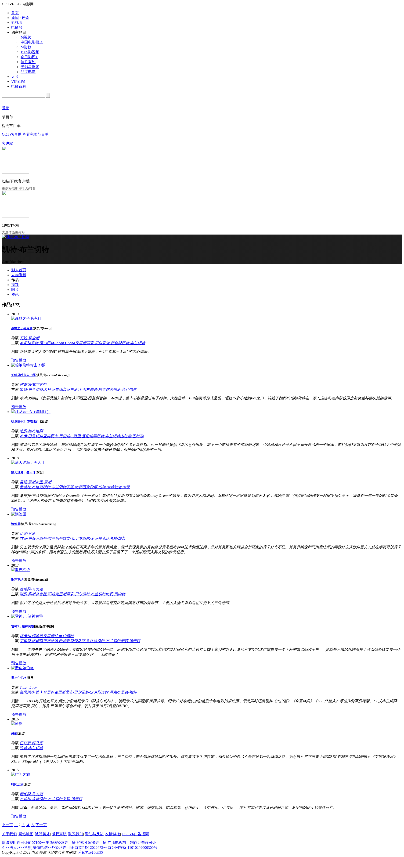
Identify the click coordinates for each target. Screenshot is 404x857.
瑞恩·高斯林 (29, 594)
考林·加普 (117, 538)
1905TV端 (10, 225)
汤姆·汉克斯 (91, 692)
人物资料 (18, 275)
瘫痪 (14, 733)
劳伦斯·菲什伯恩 (123, 389)
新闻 (15, 18)
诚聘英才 (42, 834)
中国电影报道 (32, 42)
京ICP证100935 (90, 852)
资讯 (15, 295)
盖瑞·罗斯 (28, 482)
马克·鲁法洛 (87, 641)
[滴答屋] (18, 514)
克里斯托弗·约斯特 (58, 636)
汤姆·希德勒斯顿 (64, 641)
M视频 (26, 37)
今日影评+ (29, 57)
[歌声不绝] (20, 570)
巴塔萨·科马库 (31, 743)
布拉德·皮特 (29, 799)
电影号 (16, 27)
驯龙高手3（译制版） (25, 421)
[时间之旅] (20, 774)
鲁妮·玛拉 (47, 594)
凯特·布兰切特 (133, 343)
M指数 (26, 47)
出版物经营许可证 (61, 843)
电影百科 (18, 86)
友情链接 (112, 834)
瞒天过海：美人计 (23, 472)
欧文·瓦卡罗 (72, 538)
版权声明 (59, 834)
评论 (25, 18)
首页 (15, 13)
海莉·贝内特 (115, 594)
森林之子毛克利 (21, 328)
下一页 (41, 825)
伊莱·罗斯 (28, 533)
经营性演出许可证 (92, 843)
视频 (15, 285)
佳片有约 (28, 62)
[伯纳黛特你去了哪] (28, 365)
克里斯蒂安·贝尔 (88, 343)
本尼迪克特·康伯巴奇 (37, 343)
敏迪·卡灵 (122, 487)
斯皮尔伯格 (18, 678)
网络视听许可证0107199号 (23, 843)
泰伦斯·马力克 (31, 589)
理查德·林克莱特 (33, 385)
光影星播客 (30, 67)
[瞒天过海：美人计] (28, 462)
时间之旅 (17, 784)
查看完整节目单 (35, 134)
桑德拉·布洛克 (31, 487)
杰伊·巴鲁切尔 (31, 436)
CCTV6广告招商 (135, 834)
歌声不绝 (17, 579)
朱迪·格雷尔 (99, 389)
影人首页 (18, 270)
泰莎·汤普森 (130, 641)
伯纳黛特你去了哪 (23, 375)
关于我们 (9, 834)
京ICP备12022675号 (91, 848)
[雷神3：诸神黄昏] (27, 616)
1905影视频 (30, 52)
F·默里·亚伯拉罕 (83, 436)
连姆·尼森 (109, 692)
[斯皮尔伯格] (22, 668)
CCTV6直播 (12, 134)
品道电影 (28, 72)
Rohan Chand (64, 343)
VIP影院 (18, 81)
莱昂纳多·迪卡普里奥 (37, 692)
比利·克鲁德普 (54, 389)
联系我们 (75, 834)
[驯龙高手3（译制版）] (30, 412)
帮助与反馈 (94, 834)
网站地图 (25, 834)
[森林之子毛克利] (26, 318)
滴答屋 (15, 524)
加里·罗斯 (43, 482)
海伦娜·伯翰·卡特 (100, 487)
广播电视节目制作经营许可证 (132, 843)
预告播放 (18, 360)
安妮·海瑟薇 (76, 487)
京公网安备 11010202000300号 (132, 848)
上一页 (7, 825)
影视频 (16, 23)
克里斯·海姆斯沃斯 (35, 641)
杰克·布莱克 (29, 538)
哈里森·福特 (127, 692)
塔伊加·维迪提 (31, 636)
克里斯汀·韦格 (78, 389)
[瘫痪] (16, 724)
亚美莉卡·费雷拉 (56, 436)
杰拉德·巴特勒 (132, 436)
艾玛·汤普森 (72, 799)
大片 (15, 77)
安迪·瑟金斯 (29, 338)
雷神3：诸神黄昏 (22, 626)
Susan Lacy (28, 687)
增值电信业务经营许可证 (53, 848)
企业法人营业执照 (17, 848)
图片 (15, 290)
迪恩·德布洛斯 (31, 431)
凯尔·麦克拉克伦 (95, 538)
